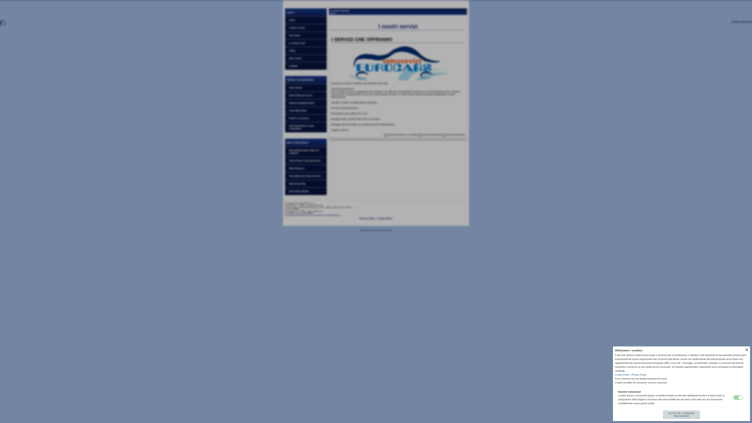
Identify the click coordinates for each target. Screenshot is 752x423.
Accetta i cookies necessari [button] (681, 415)
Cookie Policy (622, 374)
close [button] (746, 349)
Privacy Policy (639, 374)
